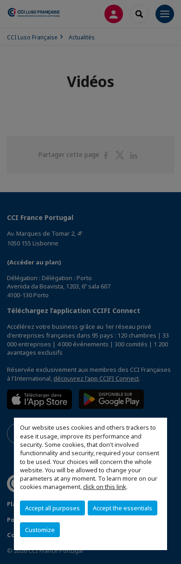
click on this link (104, 487)
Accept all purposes (52, 508)
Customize (40, 530)
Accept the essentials (122, 508)
